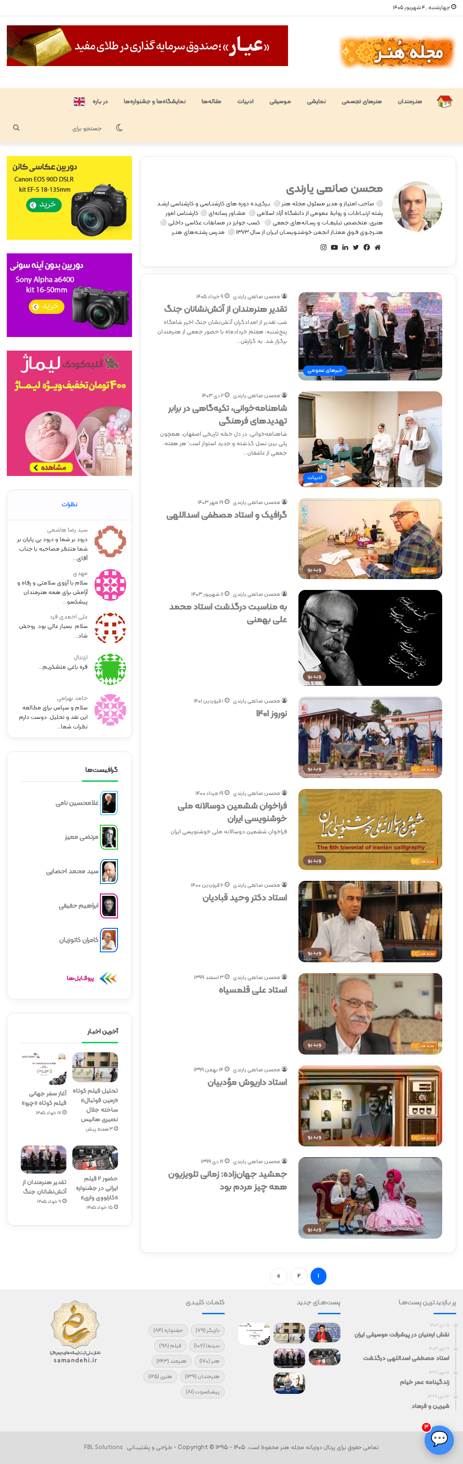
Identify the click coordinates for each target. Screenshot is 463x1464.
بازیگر (208, 1330)
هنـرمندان (410, 101)
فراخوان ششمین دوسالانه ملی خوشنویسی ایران (232, 812)
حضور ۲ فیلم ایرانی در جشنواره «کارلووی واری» (97, 1188)
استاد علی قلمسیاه (253, 990)
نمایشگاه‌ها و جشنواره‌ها (155, 101)
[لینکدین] (345, 247)
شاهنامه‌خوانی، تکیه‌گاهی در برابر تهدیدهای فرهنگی (227, 415)
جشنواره (168, 1330)
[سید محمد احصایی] (109, 871)
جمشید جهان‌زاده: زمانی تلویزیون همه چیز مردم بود (227, 1181)
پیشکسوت (203, 1392)
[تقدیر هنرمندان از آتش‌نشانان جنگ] (43, 1160)
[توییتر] (355, 247)
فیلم (170, 1346)
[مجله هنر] (396, 52)
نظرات (69, 504)
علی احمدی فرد (69, 617)
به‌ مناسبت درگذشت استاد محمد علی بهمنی (228, 613)
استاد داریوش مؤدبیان (247, 1082)
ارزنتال (81, 657)
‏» (278, 1276)
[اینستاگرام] (323, 247)
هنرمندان (202, 1377)
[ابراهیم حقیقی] (109, 905)
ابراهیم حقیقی (79, 905)
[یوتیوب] (334, 247)
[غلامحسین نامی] (109, 803)
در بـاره (100, 101)
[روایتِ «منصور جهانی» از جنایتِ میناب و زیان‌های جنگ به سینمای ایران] (324, 1332)
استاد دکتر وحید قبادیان (245, 898)
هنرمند (171, 1361)
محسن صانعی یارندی (334, 189)
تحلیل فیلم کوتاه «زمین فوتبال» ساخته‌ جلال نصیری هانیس (95, 1105)
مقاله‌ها (212, 101)
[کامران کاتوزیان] (109, 940)
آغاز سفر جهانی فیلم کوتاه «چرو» (44, 1098)
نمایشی (316, 101)
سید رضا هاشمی (67, 530)
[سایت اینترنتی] (377, 247)
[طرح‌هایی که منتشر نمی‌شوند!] (289, 1383)
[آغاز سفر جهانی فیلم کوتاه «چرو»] (43, 1068)
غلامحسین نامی (77, 803)
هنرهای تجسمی (362, 101)
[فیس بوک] (366, 247)
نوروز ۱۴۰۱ (271, 714)
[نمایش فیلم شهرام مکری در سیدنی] (254, 1381)
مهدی (80, 573)
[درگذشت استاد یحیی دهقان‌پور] (324, 1382)
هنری (160, 1377)
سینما (207, 1346)
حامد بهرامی (72, 698)
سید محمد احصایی (72, 871)
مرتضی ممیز (82, 837)
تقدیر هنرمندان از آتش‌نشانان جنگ (225, 309)
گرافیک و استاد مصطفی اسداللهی (226, 515)
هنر (209, 1361)
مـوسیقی (280, 101)
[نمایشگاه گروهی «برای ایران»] (254, 1359)
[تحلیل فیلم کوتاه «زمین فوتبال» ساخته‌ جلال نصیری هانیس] (95, 1067)
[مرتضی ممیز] (109, 837)
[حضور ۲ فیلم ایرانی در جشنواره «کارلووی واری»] (95, 1157)
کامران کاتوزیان (79, 940)
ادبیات (245, 101)
